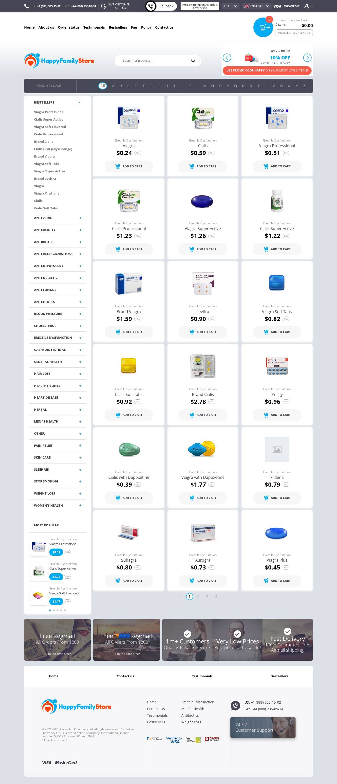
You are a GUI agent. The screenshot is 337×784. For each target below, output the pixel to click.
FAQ (134, 27)
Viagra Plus (277, 560)
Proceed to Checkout (294, 33)
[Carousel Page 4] (61, 610)
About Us (46, 27)
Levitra (203, 311)
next (307, 58)
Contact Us (164, 27)
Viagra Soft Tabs (277, 311)
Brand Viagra (129, 311)
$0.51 (56, 552)
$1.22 (56, 577)
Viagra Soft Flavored (64, 593)
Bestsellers (118, 27)
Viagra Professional (63, 544)
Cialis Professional (129, 228)
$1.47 (56, 601)
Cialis (203, 145)
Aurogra (202, 560)
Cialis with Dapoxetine (128, 477)
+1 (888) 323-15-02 (48, 6)
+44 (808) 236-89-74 (83, 6)
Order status (68, 27)
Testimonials (94, 27)
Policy (146, 27)
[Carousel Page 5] (65, 610)
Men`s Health (192, 708)
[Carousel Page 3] (57, 610)
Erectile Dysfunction (63, 539)
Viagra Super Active (203, 228)
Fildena (277, 477)
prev (227, 58)
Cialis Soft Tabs (129, 394)
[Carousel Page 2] (54, 610)
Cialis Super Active (62, 569)
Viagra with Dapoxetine (203, 477)
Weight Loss (191, 722)
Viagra (129, 145)
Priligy (277, 394)
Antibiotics (190, 715)
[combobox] (231, 6)
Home (29, 27)
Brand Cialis (203, 394)
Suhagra (129, 560)
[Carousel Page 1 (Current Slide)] (50, 610)
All (102, 85)
